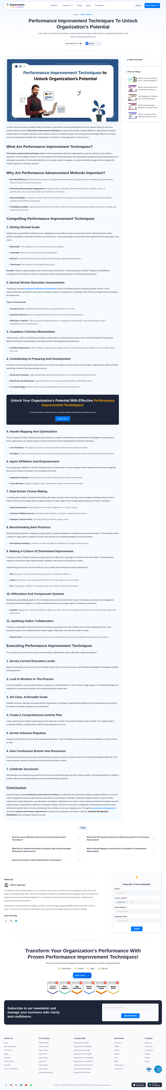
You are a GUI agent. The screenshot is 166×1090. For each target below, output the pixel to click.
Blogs (76, 14)
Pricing (79, 5)
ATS (115, 1057)
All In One (117, 1043)
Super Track (43, 1069)
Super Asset (43, 1065)
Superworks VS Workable (83, 1046)
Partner (88, 5)
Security (7, 1065)
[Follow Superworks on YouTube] (26, 1085)
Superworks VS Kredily (82, 1050)
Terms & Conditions (11, 1069)
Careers (148, 1054)
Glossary (7, 1057)
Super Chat (43, 1054)
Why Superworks (10, 1046)
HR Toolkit (7, 1050)
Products (54, 5)
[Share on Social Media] (6, 921)
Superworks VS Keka (81, 1043)
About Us (148, 1043)
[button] (46, 838)
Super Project (44, 1050)
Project (116, 1050)
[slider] (94, 44)
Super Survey (44, 1057)
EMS (116, 1061)
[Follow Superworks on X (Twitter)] (16, 1085)
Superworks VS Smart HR (83, 1065)
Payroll (116, 1054)
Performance (119, 1065)
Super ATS (43, 1061)
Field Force (118, 1069)
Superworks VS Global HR (83, 1061)
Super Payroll (44, 1046)
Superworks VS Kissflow (82, 1069)
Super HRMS (43, 1043)
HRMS (116, 1046)
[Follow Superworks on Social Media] (31, 1085)
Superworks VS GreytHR (82, 1054)
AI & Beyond (99, 5)
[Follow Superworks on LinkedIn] (21, 1085)
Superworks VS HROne (82, 1072)
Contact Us (149, 1046)
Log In (138, 5)
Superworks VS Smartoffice (83, 1057)
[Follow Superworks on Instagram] (11, 1085)
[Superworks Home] (15, 7)
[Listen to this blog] (87, 43)
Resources (67, 5)
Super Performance (46, 1072)
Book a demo (62, 419)
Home (6, 1043)
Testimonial (149, 1050)
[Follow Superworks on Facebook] (6, 1085)
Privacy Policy (9, 1061)
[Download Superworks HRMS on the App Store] (138, 1085)
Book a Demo (151, 5)
